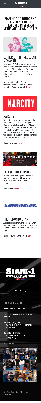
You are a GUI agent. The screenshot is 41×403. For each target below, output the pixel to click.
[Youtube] (25, 290)
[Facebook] (16, 290)
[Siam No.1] (21, 4)
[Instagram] (20, 290)
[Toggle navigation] (5, 4)
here (28, 87)
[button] (9, 353)
